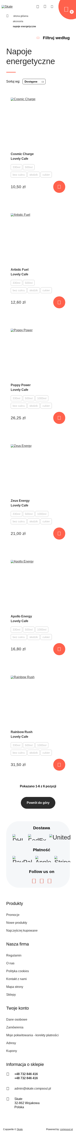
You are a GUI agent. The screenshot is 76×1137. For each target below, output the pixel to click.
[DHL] (18, 837)
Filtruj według (56, 37)
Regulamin (13, 955)
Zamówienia (14, 1027)
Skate (20, 1129)
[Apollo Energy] (38, 585)
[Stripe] (62, 859)
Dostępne (31, 81)
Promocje (12, 914)
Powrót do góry (38, 802)
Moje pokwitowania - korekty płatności (32, 1035)
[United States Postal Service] (60, 837)
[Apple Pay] (43, 859)
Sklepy (11, 994)
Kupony (11, 1051)
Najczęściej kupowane (22, 930)
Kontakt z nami (16, 979)
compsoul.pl (66, 1129)
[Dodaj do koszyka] (59, 187)
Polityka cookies (17, 971)
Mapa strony (14, 986)
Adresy (11, 1043)
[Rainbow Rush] (38, 701)
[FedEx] (37, 837)
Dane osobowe (16, 1019)
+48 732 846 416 (26, 1074)
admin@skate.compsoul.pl (32, 1088)
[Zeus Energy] (38, 469)
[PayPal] (22, 859)
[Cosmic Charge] (38, 123)
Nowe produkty (16, 922)
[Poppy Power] (38, 354)
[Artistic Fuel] (38, 238)
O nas (10, 963)
